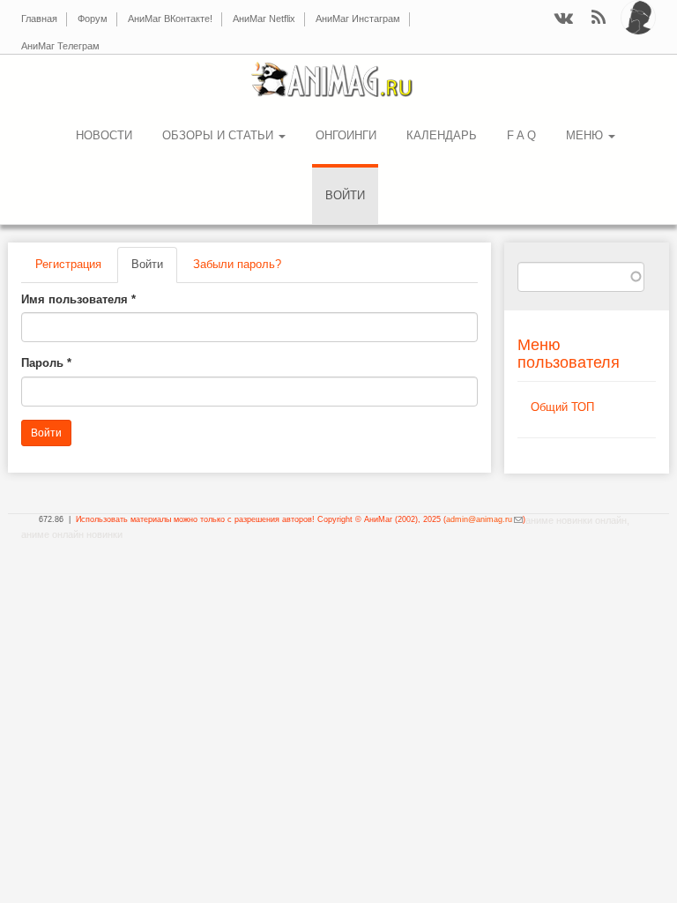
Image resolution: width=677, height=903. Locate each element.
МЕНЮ (586, 135)
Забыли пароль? (237, 264)
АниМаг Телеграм (60, 46)
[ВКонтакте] (563, 19)
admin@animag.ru (484, 519)
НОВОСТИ (104, 135)
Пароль (46, 362)
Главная (39, 18)
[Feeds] (598, 19)
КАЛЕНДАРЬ (441, 135)
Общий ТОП (562, 407)
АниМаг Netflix (264, 18)
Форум (93, 18)
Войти (345, 195)
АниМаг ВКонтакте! (170, 18)
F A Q (521, 135)
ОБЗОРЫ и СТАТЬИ (219, 135)
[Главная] (338, 79)
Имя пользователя (78, 299)
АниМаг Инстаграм (358, 18)
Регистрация (68, 264)
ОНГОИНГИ (346, 135)
